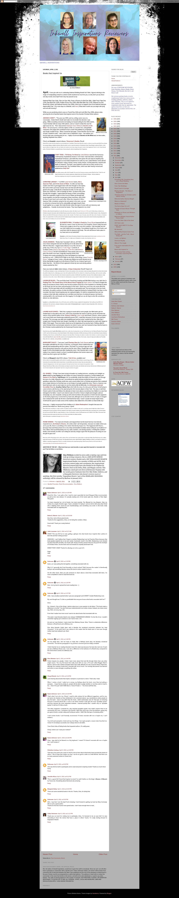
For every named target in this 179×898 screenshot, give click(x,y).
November (118, 160)
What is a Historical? (121, 201)
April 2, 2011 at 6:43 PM (65, 694)
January (117, 261)
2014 (115, 148)
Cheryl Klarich (51, 676)
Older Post (103, 854)
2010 (115, 264)
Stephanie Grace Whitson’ (74, 126)
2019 (115, 136)
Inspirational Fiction (123, 399)
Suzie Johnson (52, 492)
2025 (115, 121)
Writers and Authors (123, 401)
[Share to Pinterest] (79, 481)
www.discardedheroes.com (60, 443)
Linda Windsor (84, 154)
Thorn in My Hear (59, 249)
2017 (115, 141)
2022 (115, 128)
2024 (115, 124)
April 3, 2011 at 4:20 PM (66, 750)
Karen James (88, 282)
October (117, 162)
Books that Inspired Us (121, 249)
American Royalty (120, 240)
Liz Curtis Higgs (66, 247)
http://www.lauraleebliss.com (49, 305)
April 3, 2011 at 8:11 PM (64, 776)
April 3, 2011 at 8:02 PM (61, 764)
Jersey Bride (58, 338)
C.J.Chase (114, 303)
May (116, 175)
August (117, 167)
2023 (115, 126)
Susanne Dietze (116, 321)
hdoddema (95, 893)
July (116, 170)
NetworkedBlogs (122, 394)
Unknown (50, 561)
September (118, 165)
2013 (115, 150)
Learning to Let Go (101, 236)
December (118, 158)
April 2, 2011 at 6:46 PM (65, 738)
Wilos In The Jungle (120, 243)
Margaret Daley (52, 789)
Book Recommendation (66, 484)
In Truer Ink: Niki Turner (120, 372)
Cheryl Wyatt (91, 222)
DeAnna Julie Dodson (117, 306)
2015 (115, 146)
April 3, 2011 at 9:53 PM (61, 799)
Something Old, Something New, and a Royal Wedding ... (124, 180)
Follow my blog (124, 404)
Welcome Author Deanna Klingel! (124, 199)
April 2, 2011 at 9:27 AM (64, 531)
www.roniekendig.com (47, 443)
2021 (115, 131)
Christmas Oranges (118, 365)
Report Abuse (116, 272)
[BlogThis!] (74, 481)
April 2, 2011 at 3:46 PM (63, 639)
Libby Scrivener (52, 813)
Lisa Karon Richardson (118, 317)
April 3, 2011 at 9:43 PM (65, 789)
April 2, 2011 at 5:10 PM (64, 676)
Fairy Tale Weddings (121, 186)
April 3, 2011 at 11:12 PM (65, 813)
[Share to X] (76, 481)
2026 (115, 119)
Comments (117, 293)
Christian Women (122, 402)
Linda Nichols (69, 182)
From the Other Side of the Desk (124, 220)
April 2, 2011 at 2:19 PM (63, 561)
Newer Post (47, 854)
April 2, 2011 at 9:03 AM (65, 515)
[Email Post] (68, 481)
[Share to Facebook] (77, 481)
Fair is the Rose (70, 249)
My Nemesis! (118, 229)
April (116, 177)
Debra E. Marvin (52, 515)
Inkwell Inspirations (123, 397)
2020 (115, 133)
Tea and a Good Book (120, 368)
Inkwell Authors (115, 81)
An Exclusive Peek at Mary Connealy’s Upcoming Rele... (124, 252)
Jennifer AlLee (52, 776)
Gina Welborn (78, 484)
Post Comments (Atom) (58, 858)
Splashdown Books (64, 416)
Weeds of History (120, 203)
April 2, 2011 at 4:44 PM (63, 658)
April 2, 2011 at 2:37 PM (63, 593)
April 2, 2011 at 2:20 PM (63, 582)
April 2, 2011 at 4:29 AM (65, 492)
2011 (115, 155)
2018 (115, 138)
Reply (49, 510)
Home (75, 854)
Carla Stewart (84, 342)
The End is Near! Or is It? (122, 206)
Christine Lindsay (53, 750)
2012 (115, 153)
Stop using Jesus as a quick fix (121, 374)
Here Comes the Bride (121, 183)
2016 (115, 143)
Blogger (109, 893)
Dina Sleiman (51, 658)
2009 (115, 267)
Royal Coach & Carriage (122, 188)
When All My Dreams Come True (124, 232)
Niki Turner (114, 319)
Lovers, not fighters (120, 238)
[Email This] (72, 481)
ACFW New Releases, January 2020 (123, 369)
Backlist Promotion (53, 484)
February (118, 259)
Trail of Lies (72, 358)
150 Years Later (119, 223)
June (116, 172)
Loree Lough (80, 315)
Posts (115, 290)
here (76, 106)
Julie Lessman (52, 531)
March (117, 256)
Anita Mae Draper (116, 301)
